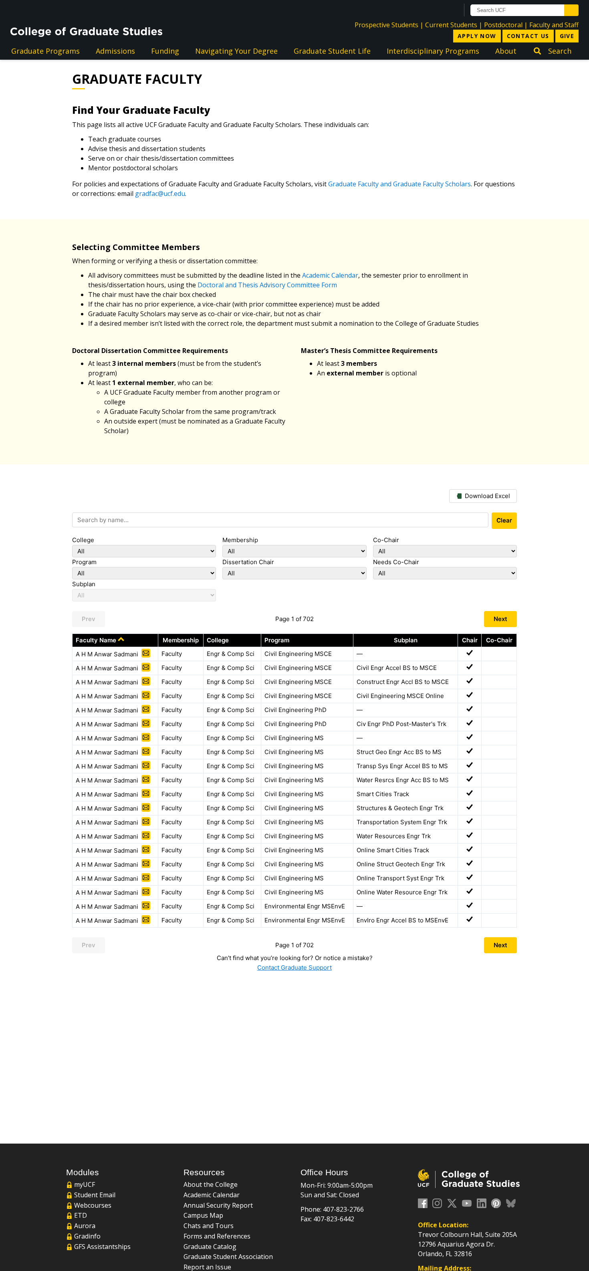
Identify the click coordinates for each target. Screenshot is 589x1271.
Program (84, 562)
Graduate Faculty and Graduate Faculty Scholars (399, 184)
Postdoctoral (503, 24)
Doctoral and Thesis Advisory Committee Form (267, 284)
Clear (504, 520)
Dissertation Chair (248, 562)
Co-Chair (386, 540)
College (83, 540)
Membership (240, 540)
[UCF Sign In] (433, 10)
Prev (88, 619)
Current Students (451, 24)
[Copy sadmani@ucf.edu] (145, 653)
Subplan (83, 584)
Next (500, 619)
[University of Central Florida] (74, 10)
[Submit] (571, 10)
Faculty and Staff (554, 24)
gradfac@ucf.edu (160, 193)
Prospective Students (386, 24)
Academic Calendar (330, 275)
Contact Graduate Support (294, 967)
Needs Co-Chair (396, 562)
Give (567, 36)
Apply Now (477, 36)
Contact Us (528, 36)
